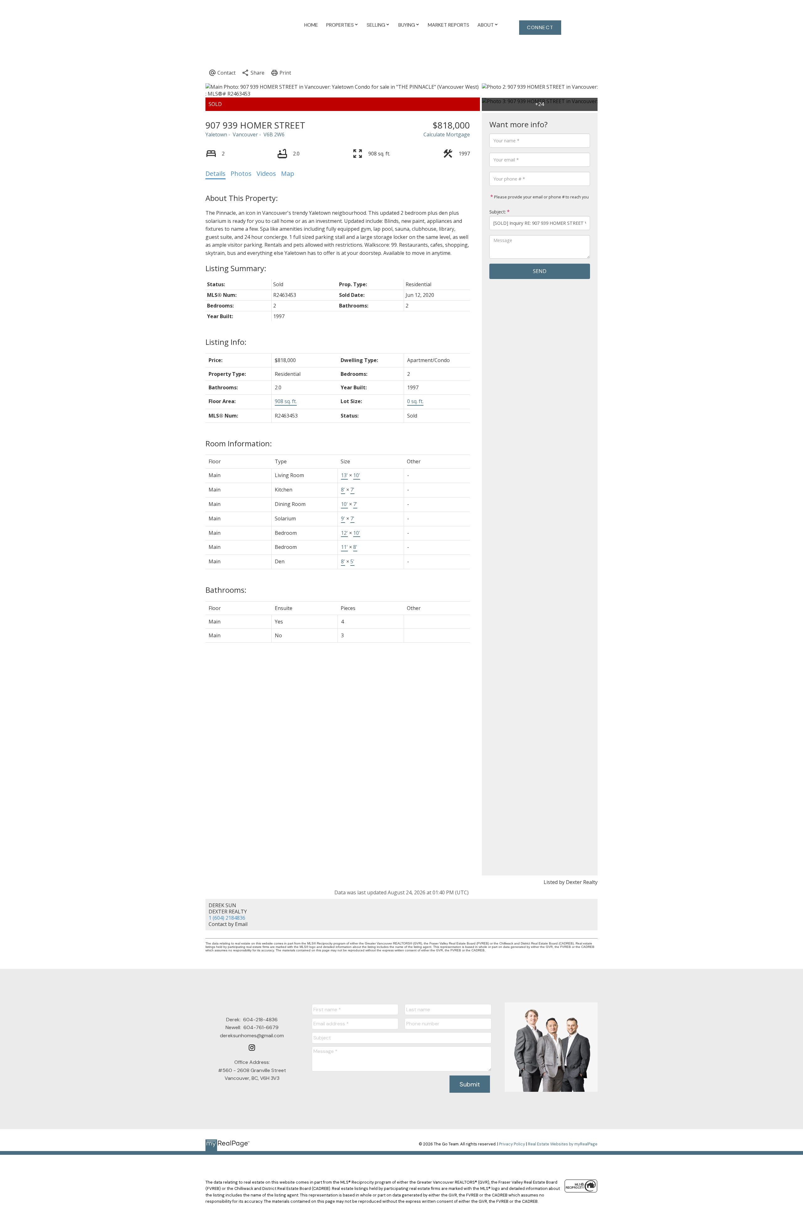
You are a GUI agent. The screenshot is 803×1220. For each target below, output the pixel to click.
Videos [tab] (266, 173)
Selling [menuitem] (376, 25)
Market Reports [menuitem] (448, 25)
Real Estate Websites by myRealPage (563, 1144)
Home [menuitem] (311, 25)
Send (539, 271)
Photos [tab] (241, 173)
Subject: (497, 212)
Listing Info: (226, 342)
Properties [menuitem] (340, 25)
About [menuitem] (485, 25)
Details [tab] (215, 173)
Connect (540, 27)
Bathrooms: (226, 590)
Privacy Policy (512, 1144)
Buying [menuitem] (406, 25)
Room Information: (238, 443)
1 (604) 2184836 (227, 917)
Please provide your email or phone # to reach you (541, 197)
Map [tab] (287, 173)
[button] (540, 27)
